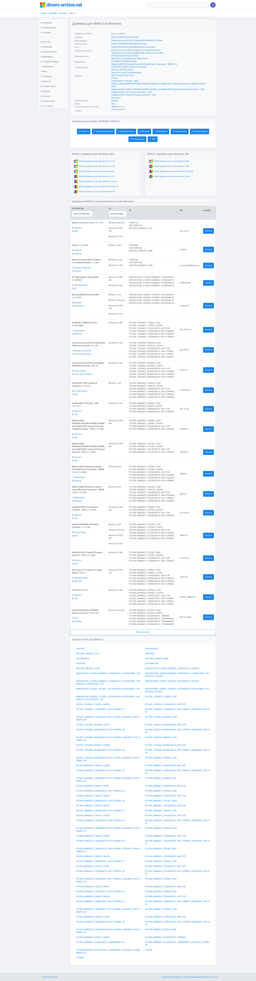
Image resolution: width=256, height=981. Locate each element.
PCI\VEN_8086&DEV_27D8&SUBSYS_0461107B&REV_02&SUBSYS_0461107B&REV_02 (108, 910)
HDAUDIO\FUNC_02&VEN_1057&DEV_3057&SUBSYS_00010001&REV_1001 (108, 689)
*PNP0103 (80, 649)
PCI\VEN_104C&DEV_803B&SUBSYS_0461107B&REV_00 (100, 750)
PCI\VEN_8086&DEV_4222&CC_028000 (92, 937)
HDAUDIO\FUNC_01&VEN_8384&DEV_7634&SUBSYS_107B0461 (172, 668)
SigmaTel (78, 581)
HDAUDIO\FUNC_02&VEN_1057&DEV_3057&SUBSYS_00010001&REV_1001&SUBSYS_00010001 (177, 690)
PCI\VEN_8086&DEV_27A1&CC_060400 (93, 806)
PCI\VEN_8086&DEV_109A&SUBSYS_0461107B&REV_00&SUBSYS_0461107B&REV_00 (108, 779)
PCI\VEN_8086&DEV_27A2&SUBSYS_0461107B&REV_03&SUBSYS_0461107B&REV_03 (108, 829)
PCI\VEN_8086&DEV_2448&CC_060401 (92, 786)
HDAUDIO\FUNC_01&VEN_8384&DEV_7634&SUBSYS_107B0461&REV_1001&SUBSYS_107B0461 (177, 674)
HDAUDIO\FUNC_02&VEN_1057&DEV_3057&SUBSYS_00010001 (172, 681)
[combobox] (178, 5)
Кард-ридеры (181, 131)
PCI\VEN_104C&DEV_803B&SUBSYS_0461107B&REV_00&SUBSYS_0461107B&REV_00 (108, 759)
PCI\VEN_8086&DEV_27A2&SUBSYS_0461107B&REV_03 (100, 820)
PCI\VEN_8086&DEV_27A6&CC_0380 (161, 828)
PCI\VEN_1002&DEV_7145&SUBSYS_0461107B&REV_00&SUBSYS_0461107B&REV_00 (108, 718)
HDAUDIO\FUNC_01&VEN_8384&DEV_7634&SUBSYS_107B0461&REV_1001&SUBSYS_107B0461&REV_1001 (108, 682)
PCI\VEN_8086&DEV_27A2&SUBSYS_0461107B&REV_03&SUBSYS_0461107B (177, 821)
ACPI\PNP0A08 (82, 659)
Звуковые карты (127, 131)
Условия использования (171, 977)
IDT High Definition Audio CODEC (124, 56)
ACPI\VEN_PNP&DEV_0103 (87, 654)
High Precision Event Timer (122, 75)
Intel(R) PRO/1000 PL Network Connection (129, 67)
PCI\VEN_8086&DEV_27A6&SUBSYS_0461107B (165, 836)
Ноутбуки (63, 13)
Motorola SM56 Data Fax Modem (125, 37)
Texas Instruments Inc (83, 374)
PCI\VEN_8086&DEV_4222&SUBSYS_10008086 (165, 937)
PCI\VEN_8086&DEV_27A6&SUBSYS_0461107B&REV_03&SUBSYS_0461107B (177, 842)
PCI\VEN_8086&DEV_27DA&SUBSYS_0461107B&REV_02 (100, 922)
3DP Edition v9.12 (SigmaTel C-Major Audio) (129, 58)
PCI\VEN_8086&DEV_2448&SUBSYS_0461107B (165, 786)
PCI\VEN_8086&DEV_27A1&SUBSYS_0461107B (165, 806)
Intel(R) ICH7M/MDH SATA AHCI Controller (129, 44)
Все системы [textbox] (117, 214)
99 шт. (114, 104)
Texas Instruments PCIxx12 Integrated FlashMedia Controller (136, 40)
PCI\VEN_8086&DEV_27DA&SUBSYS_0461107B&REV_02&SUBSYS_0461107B (177, 923)
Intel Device (116, 98)
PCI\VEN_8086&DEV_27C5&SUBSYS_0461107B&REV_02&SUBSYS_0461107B (177, 872)
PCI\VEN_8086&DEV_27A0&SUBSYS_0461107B (165, 796)
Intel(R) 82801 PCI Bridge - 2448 (124, 81)
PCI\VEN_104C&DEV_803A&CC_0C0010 (93, 725)
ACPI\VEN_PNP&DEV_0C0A (87, 668)
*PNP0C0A (80, 663)
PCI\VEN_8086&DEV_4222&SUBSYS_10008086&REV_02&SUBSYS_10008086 (177, 943)
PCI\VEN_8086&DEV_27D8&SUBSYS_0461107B (165, 896)
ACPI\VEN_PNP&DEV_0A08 (156, 659)
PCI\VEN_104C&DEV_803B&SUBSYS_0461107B (165, 745)
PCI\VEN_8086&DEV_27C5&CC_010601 (93, 866)
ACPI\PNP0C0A (151, 663)
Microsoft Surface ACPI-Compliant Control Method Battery (136, 50)
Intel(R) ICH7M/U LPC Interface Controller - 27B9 (131, 92)
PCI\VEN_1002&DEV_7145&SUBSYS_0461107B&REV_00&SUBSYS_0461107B (177, 710)
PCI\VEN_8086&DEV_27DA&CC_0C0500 (93, 917)
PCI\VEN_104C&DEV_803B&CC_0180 (161, 737)
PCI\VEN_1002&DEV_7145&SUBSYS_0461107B (165, 704)
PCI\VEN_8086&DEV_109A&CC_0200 (161, 758)
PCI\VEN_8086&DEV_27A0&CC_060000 (93, 796)
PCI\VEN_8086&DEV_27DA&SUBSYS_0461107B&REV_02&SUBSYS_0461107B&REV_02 (108, 930)
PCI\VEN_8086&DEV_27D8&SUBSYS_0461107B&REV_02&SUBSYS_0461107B (177, 902)
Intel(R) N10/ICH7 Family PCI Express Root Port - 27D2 (133, 95)
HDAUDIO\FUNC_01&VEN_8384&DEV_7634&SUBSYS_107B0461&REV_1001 (108, 673)
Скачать (208, 231)
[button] (53, 32)
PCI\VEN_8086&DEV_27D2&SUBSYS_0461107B (165, 887)
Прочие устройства (104, 131)
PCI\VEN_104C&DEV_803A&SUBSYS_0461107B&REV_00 (100, 730)
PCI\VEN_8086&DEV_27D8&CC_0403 (161, 891)
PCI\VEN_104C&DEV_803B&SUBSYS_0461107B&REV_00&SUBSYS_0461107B (177, 751)
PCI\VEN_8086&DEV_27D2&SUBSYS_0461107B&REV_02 (100, 891)
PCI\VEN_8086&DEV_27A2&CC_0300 (161, 811)
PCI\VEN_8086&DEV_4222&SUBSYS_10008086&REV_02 (100, 942)
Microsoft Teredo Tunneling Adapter (126, 72)
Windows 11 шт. (118, 107)
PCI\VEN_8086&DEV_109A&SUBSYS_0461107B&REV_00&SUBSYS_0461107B (177, 771)
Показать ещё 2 (143, 632)
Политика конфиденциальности (196, 977)
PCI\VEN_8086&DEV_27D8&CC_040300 (93, 896)
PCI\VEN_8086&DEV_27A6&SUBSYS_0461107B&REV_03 (100, 841)
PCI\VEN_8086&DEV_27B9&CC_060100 (93, 856)
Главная (43, 13)
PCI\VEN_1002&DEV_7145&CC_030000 (92, 704)
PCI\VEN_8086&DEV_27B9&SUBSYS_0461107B (165, 856)
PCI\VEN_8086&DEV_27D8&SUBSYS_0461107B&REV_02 (100, 901)
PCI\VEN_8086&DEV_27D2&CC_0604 (161, 879)
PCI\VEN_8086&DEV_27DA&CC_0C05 (161, 909)
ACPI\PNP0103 (151, 649)
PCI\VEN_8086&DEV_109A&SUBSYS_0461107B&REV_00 (100, 770)
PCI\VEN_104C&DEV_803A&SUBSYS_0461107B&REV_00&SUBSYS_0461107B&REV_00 (108, 738)
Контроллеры (139, 139)
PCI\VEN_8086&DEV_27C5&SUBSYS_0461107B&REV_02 (100, 871)
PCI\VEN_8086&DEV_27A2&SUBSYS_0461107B (165, 815)
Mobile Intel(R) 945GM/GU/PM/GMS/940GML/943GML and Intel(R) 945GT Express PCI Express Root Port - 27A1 (158, 89)
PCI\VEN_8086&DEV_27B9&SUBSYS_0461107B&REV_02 (100, 861)
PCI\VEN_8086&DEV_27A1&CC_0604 (161, 801)
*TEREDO (80, 958)
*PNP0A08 (149, 654)
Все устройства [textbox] (82, 214)
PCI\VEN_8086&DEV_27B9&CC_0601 (161, 849)
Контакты (214, 977)
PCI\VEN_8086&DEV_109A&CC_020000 (93, 765)
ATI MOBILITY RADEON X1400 (123, 61)
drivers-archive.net (64, 5)
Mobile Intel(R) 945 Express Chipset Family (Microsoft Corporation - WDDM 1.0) (144, 64)
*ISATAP (148, 950)
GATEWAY (53, 13)
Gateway (115, 100)
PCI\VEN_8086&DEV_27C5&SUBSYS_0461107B (165, 866)
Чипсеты (85, 131)
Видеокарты (162, 131)
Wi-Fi (154, 139)
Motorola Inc (79, 306)
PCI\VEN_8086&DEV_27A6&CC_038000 (93, 836)
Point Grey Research (82, 354)
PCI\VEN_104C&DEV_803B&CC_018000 (93, 745)
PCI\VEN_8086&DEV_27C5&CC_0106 (161, 861)
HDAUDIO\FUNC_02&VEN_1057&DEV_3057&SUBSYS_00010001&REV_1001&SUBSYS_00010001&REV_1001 (108, 698)
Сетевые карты (200, 131)
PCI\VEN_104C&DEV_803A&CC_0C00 (161, 717)
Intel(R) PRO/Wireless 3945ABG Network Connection (133, 47)
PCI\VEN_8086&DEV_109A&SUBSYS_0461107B (165, 765)
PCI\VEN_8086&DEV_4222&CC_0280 (160, 929)
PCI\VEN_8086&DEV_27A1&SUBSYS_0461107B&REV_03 (100, 811)
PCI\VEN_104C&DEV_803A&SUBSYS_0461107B (165, 725)
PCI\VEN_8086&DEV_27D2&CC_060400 (93, 887)
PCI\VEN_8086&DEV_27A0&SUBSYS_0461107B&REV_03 (100, 801)
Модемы (145, 131)
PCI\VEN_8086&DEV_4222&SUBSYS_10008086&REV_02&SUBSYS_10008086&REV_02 (108, 951)
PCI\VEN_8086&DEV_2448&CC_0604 (160, 778)
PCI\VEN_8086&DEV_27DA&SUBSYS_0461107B (165, 917)
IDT (75, 288)
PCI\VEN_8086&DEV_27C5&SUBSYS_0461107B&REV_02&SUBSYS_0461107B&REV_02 (108, 880)
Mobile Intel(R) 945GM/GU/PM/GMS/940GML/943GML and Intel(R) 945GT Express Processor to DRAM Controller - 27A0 (159, 85)
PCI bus (114, 78)
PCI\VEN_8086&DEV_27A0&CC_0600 (161, 791)
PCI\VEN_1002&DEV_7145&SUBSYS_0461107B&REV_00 (100, 709)
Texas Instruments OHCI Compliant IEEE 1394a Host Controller (137, 53)
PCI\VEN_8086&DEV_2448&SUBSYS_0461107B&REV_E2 (100, 791)
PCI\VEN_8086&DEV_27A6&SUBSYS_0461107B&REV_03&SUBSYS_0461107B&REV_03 (108, 850)
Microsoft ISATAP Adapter (122, 70)
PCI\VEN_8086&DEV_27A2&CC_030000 (93, 815)
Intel (76, 231)
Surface (77, 271)
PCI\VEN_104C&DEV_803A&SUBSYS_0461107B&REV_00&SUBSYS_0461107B (177, 731)
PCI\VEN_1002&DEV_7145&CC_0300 (160, 697)
